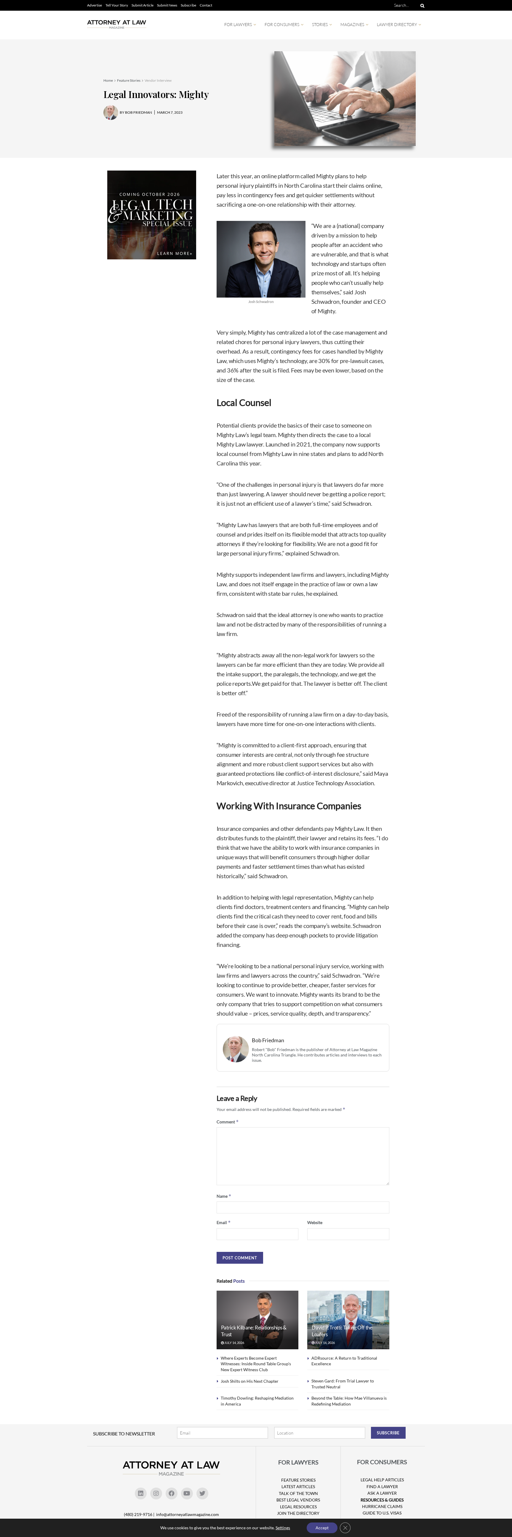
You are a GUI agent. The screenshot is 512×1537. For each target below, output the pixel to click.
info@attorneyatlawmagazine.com (187, 1514)
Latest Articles (298, 1486)
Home (108, 80)
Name (224, 1196)
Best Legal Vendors (298, 1499)
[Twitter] (202, 1493)
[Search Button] (421, 5)
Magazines (352, 24)
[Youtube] (187, 1493)
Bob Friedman (268, 1040)
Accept (322, 1527)
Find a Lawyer (382, 1486)
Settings (283, 1527)
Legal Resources (298, 1506)
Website (314, 1222)
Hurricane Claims (382, 1506)
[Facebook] (171, 1493)
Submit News (167, 5)
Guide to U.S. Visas (382, 1512)
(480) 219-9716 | (139, 1514)
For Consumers (282, 24)
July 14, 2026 (234, 1343)
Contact (206, 5)
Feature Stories (128, 80)
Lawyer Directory (397, 24)
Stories (320, 24)
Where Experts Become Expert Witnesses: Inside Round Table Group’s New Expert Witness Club (256, 1363)
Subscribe (188, 5)
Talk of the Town (298, 1493)
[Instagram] (156, 1493)
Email (224, 1222)
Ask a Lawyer (382, 1493)
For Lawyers (238, 24)
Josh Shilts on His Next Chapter (250, 1381)
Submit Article (142, 5)
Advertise (94, 5)
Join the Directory (298, 1513)
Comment (228, 1122)
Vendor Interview (158, 80)
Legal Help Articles (382, 1479)
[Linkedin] (141, 1493)
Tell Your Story (116, 5)
